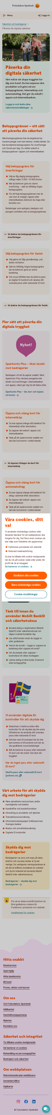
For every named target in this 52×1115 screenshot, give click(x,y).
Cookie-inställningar (26, 594)
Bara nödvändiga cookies (26, 585)
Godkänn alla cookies (26, 575)
